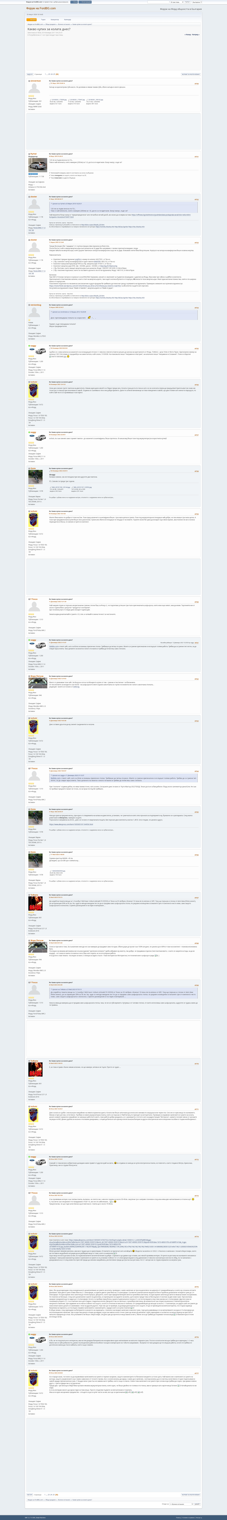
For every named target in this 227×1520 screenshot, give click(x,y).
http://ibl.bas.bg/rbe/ (121, 227)
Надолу (30, 74)
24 (52, 74)
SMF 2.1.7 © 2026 (30, 1517)
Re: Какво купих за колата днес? (61, 81)
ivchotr (34, 382)
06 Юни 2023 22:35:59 (56, 1236)
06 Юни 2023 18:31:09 (56, 1195)
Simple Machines (41, 1517)
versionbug (36, 305)
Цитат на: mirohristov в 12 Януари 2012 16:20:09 (69, 312)
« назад (188, 34)
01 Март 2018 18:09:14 (58, 83)
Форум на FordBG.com (41, 8)
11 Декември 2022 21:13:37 (57, 642)
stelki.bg (76, 687)
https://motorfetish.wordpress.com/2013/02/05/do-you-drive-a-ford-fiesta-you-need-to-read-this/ (85, 286)
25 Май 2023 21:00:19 (55, 1063)
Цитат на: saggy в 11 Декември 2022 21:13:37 (68, 775)
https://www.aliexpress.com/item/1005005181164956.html (71, 824)
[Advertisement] (98, 52)
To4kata (34, 895)
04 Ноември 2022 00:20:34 (59, 348)
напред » (195, 34)
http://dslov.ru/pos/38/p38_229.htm (92, 225)
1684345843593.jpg (58, 871)
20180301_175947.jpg (77, 100)
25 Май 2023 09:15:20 (55, 943)
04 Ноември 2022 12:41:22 (57, 384)
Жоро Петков (37, 676)
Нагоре (29, 1495)
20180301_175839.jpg (59, 100)
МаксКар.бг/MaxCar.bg (108, 266)
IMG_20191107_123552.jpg (82, 487)
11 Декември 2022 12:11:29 (57, 601)
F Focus (34, 599)
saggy (33, 345)
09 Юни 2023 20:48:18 (56, 1286)
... (47, 74)
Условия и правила (188, 1517)
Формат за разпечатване (191, 74)
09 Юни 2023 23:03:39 (56, 1337)
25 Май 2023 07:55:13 (55, 897)
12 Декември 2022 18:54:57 (57, 771)
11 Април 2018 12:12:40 (56, 242)
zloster (34, 196)
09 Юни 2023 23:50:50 (56, 1373)
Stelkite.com (53, 646)
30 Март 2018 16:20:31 (56, 156)
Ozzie (33, 468)
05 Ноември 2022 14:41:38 (57, 514)
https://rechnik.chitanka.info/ (105, 227)
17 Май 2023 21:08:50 (57, 854)
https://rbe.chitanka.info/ (137, 227)
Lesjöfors (78, 259)
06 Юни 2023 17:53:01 (56, 1159)
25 (54, 74)
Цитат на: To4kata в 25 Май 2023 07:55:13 (67, 989)
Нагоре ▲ (199, 1517)
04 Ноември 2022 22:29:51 (57, 434)
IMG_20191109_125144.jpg (61, 487)
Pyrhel (34, 153)
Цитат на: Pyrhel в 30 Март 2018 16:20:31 (67, 204)
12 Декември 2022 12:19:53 (57, 678)
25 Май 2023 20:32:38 (55, 985)
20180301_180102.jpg (95, 100)
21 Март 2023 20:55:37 (56, 812)
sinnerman (36, 81)
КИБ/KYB (97, 262)
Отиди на (165, 1504)
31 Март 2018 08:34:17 (56, 199)
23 (49, 74)
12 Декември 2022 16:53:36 (57, 720)
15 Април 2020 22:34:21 (56, 307)
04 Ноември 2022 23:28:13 (59, 471)
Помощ (178, 1517)
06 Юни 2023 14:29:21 (56, 1109)
